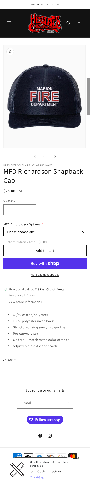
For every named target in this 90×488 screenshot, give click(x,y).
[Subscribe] (68, 403)
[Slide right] (55, 156)
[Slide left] (35, 156)
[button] (9, 23)
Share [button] (12, 360)
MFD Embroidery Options (22, 224)
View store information (26, 302)
